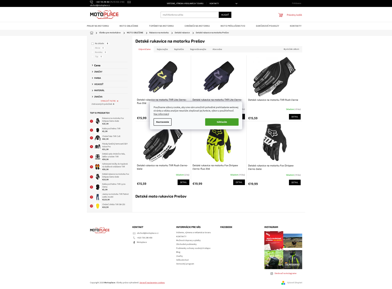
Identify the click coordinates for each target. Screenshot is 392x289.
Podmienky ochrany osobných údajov (193, 248)
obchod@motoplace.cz (147, 233)
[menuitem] (100, 26)
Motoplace (142, 242)
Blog (178, 252)
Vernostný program (185, 263)
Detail (294, 116)
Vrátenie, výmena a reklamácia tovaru (185, 3)
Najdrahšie (179, 49)
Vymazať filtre (108, 101)
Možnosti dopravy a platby (188, 240)
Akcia (99, 48)
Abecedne (217, 49)
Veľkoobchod (182, 260)
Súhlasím (222, 122)
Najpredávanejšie (198, 49)
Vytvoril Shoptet (294, 282)
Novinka (100, 52)
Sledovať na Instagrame (285, 273)
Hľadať (225, 14)
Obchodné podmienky (186, 244)
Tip (98, 56)
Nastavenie (162, 122)
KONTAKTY (214, 3)
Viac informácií (161, 114)
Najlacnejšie (162, 49)
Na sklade (101, 43)
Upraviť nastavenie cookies (152, 282)
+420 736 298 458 (144, 237)
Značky (179, 256)
